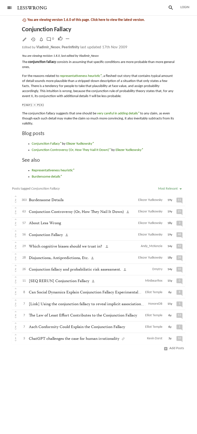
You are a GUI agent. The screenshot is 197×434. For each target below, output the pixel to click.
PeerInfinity (70, 47)
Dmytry (157, 269)
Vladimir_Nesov (48, 47)
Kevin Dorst (154, 338)
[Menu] (9, 7)
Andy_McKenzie (151, 246)
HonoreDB (155, 304)
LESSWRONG (32, 8)
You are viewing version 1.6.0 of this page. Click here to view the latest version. (86, 20)
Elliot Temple (153, 292)
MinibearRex (153, 281)
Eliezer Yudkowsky (150, 200)
